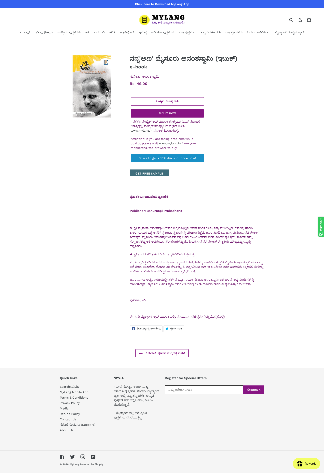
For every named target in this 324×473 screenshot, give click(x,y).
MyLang (74, 464)
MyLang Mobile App (74, 392)
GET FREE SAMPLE (149, 173)
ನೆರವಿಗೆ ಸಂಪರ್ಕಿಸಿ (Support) (77, 425)
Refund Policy (70, 414)
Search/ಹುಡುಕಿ (70, 386)
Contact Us (68, 419)
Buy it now (167, 113)
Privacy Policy (70, 403)
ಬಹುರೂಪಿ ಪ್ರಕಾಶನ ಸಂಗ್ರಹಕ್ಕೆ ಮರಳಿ (165, 353)
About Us (66, 430)
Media (64, 408)
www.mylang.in (141, 130)
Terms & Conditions (74, 397)
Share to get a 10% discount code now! (167, 158)
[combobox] (295, 20)
